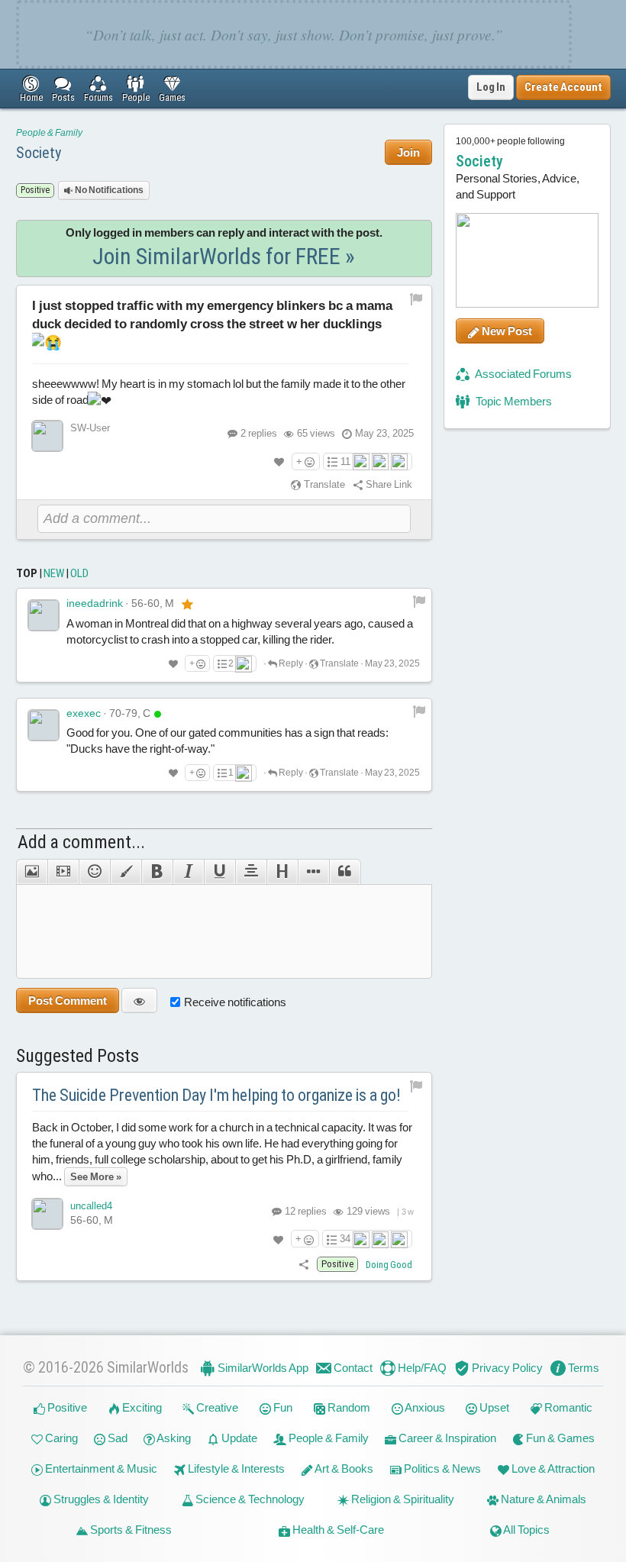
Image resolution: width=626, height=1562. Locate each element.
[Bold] (157, 872)
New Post (505, 330)
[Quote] (345, 872)
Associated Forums (522, 373)
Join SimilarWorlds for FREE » (223, 256)
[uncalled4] (47, 1214)
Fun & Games (559, 1437)
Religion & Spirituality (401, 1499)
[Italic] (188, 872)
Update (238, 1437)
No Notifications (108, 190)
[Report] (419, 600)
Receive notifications (235, 1002)
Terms (582, 1367)
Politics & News (441, 1468)
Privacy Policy (506, 1367)
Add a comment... (81, 842)
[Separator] (313, 872)
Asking (173, 1437)
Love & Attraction (552, 1468)
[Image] (31, 872)
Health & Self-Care (337, 1529)
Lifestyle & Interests (235, 1468)
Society (38, 153)
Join (408, 152)
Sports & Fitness (130, 1529)
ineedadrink (94, 603)
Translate (323, 484)
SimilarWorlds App (261, 1367)
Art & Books (343, 1468)
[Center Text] (250, 872)
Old (79, 573)
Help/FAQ (421, 1367)
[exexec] (43, 725)
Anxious (424, 1407)
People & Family (49, 132)
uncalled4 (91, 1206)
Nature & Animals (542, 1499)
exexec (83, 713)
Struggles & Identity (100, 1499)
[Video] (63, 872)
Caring (60, 1437)
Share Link (387, 484)
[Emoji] (94, 872)
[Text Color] (125, 872)
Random (347, 1407)
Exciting (141, 1407)
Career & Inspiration (446, 1437)
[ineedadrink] (43, 615)
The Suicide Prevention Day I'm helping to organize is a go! (216, 1095)
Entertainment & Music (100, 1468)
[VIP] (187, 604)
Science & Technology (249, 1499)
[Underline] (219, 872)
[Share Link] (303, 1264)
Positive (66, 1407)
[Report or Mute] (416, 299)
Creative (216, 1407)
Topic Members (512, 401)
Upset (493, 1407)
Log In (490, 87)
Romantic (567, 1407)
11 (345, 461)
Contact (352, 1367)
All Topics (526, 1529)
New (54, 573)
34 (345, 1238)
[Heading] (282, 872)
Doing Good (389, 1264)
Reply (290, 663)
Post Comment (67, 1000)
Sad (116, 1437)
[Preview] (139, 1000)
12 (304, 1211)
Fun (281, 1407)
